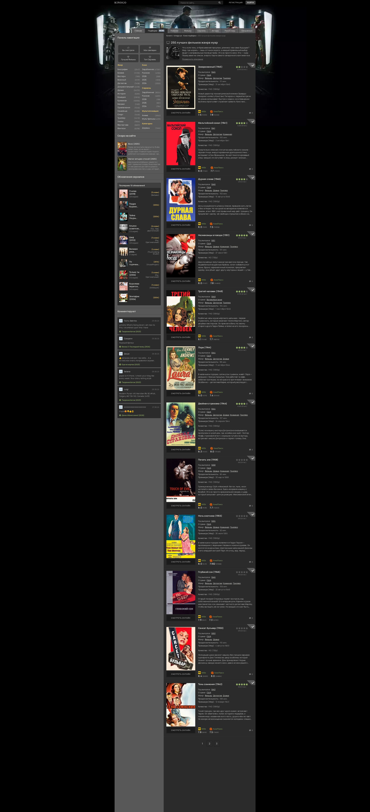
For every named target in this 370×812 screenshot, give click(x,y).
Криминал (227, 134)
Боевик (121, 72)
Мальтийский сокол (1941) (212, 122)
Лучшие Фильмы (128, 59)
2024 (144, 83)
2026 (144, 76)
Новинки (174, 30)
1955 (213, 521)
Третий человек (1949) (210, 291)
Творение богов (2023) (131, 331)
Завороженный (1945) (210, 66)
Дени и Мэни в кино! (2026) (133, 415)
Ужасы (120, 121)
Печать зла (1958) (208, 459)
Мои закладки (150, 50)
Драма (216, 190)
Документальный (126, 86)
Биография (122, 69)
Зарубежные (148, 92)
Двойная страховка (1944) (212, 403)
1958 (213, 465)
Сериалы (202, 30)
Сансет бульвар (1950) (211, 628)
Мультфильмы (148, 118)
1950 (213, 633)
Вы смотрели (128, 50)
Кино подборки (189, 35)
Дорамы (146, 128)
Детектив (217, 78)
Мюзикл (121, 104)
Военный (122, 79)
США (209, 75)
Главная (138, 30)
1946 (213, 184)
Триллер (227, 78)
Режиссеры (230, 30)
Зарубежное (148, 69)
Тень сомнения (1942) (210, 684)
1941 (213, 128)
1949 (213, 296)
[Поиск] (219, 2)
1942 (213, 689)
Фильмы (188, 30)
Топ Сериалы (150, 59)
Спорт (120, 114)
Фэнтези (121, 128)
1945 (213, 72)
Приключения (124, 107)
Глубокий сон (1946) (209, 571)
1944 (213, 352)
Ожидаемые (247, 30)
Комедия (122, 97)
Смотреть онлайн (180, 113)
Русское (146, 72)
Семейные (122, 111)
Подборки (152, 30)
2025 (144, 79)
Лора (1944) (204, 347)
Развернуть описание (192, 59)
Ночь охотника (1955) (210, 515)
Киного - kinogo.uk (174, 35)
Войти (250, 2)
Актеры (215, 30)
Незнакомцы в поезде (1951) (214, 235)
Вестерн (122, 76)
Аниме (145, 115)
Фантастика (123, 125)
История (121, 93)
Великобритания (214, 299)
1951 (213, 240)
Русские (146, 95)
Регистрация (236, 2)
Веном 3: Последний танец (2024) (136, 346)
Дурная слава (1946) (209, 179)
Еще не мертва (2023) (131, 364)
